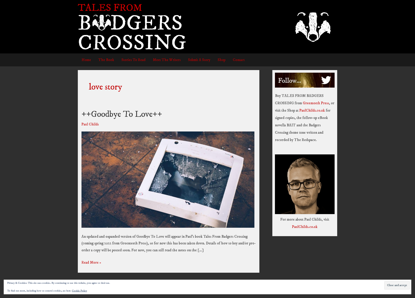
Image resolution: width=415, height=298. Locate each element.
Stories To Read (133, 60)
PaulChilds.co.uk (312, 110)
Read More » (91, 263)
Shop (221, 60)
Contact (239, 60)
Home (86, 60)
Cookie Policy (79, 290)
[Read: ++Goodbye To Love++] (167, 179)
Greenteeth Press (316, 103)
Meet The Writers (167, 60)
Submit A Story (199, 60)
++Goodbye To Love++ (121, 114)
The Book (106, 60)
